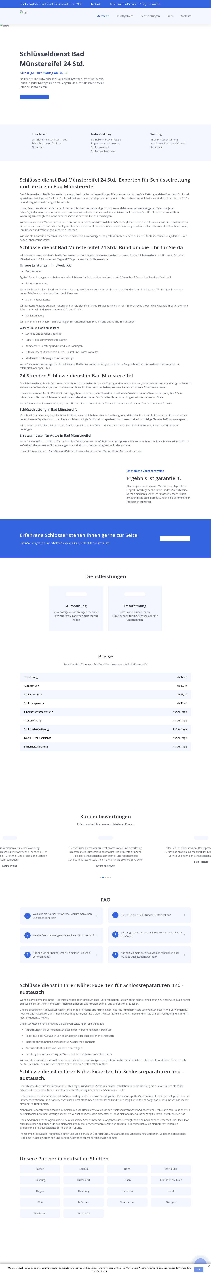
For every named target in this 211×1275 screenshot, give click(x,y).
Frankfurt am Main (171, 1180)
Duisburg (39, 1180)
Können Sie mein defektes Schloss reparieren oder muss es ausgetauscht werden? (150, 954)
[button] (100, 877)
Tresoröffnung (134, 606)
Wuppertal (84, 1213)
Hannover (127, 1191)
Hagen (40, 1191)
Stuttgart (171, 1202)
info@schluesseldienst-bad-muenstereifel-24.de (54, 4)
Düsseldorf (83, 1180)
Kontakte (186, 16)
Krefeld (171, 1191)
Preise (170, 16)
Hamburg (83, 1191)
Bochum (84, 1168)
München (83, 1202)
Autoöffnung (76, 606)
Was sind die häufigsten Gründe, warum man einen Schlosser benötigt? (62, 915)
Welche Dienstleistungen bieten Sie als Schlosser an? (63, 935)
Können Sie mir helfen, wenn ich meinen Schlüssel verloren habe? (62, 954)
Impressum (103, 1261)
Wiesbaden (40, 1213)
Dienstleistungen (150, 16)
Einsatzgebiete (124, 16)
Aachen (40, 1168)
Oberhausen (127, 1202)
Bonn (127, 1168)
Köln (40, 1202)
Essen (127, 1180)
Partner (101, 1256)
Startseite (103, 16)
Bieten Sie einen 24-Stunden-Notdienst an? (146, 915)
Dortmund (171, 1168)
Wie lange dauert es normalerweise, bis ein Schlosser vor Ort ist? (151, 934)
